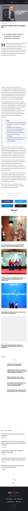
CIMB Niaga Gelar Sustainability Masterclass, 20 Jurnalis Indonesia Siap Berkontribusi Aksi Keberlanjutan (15, 129)
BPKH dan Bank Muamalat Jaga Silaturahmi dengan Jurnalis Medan (16, 377)
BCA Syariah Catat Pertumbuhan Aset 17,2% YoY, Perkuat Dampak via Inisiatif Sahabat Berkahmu (16, 384)
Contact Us (18, 501)
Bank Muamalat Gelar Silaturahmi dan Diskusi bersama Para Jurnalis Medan (16, 390)
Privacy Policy (10, 501)
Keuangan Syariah (4, 23)
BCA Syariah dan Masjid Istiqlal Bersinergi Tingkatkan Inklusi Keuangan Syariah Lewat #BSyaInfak (16, 139)
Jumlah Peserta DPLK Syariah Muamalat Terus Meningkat (14, 365)
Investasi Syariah (10, 193)
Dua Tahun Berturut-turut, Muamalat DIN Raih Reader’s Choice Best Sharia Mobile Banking (16, 124)
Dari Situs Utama (7, 430)
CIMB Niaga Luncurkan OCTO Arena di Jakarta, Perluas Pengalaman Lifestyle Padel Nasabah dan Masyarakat (17, 371)
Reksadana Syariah (19, 193)
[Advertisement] (14, 71)
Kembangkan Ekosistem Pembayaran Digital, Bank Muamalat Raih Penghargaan (15, 134)
